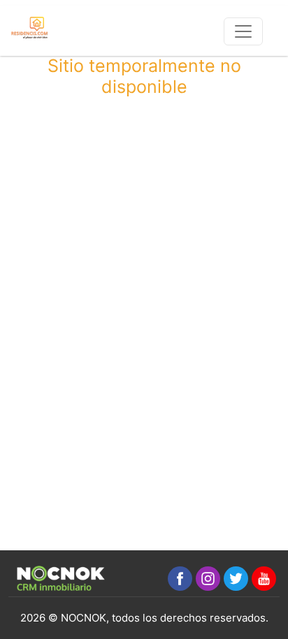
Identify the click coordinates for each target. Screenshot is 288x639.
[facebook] (180, 578)
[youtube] (264, 578)
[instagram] (208, 578)
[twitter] (236, 578)
